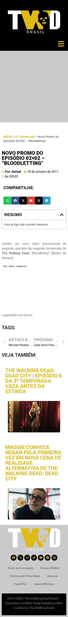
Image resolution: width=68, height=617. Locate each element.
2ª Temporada (25, 136)
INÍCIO (7, 136)
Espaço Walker (50, 568)
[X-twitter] (20, 558)
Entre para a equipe (20, 568)
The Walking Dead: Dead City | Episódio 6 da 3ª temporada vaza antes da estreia (33, 380)
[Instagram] (27, 558)
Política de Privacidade (25, 576)
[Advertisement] (34, 87)
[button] (7, 201)
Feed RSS (20, 584)
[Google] (54, 558)
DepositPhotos (44, 584)
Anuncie (52, 576)
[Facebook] (14, 558)
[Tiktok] (34, 558)
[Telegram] (48, 558)
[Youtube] (41, 558)
